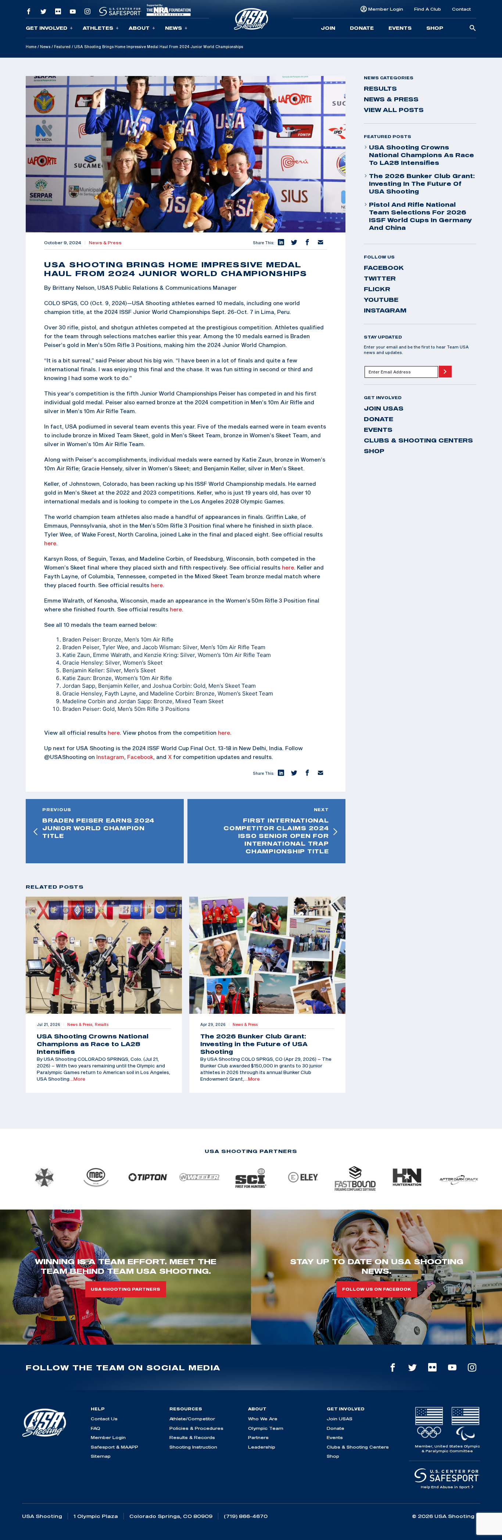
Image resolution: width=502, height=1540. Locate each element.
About (139, 27)
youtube (381, 299)
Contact (461, 9)
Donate (362, 27)
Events (400, 27)
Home (31, 46)
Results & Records (192, 1437)
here (50, 543)
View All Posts (394, 109)
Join (328, 27)
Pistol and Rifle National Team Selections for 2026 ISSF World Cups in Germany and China (420, 216)
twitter (380, 278)
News (173, 27)
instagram (385, 310)
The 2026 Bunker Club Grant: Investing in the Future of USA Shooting (422, 184)
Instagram (110, 756)
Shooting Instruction (193, 1447)
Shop (434, 27)
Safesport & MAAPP (114, 1447)
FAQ (95, 1428)
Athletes (98, 27)
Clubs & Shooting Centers (418, 440)
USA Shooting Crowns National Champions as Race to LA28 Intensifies (421, 155)
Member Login (385, 9)
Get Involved (46, 27)
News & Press (105, 243)
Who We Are (262, 1418)
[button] (280, 242)
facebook (384, 267)
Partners (258, 1437)
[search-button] (472, 28)
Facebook (140, 756)
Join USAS (384, 408)
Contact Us (104, 1418)
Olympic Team (265, 1428)
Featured (62, 46)
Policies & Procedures (196, 1428)
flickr (377, 289)
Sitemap (101, 1456)
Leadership (261, 1447)
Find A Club (427, 9)
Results (380, 88)
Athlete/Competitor (192, 1418)
